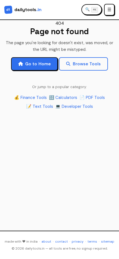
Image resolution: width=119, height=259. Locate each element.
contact (61, 241)
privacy (78, 241)
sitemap (107, 241)
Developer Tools (74, 106)
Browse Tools (87, 64)
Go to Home (38, 64)
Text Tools (39, 106)
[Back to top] (107, 249)
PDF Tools (92, 97)
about (46, 241)
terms (92, 241)
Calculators (63, 97)
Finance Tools (30, 97)
